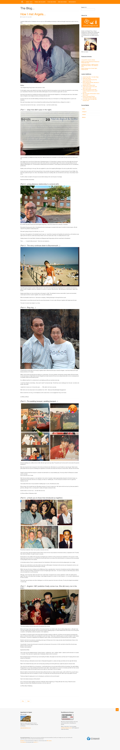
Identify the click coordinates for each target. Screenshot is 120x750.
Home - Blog (29, 2)
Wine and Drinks (62, 2)
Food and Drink (52, 2)
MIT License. (49, 740)
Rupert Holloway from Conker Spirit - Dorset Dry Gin (89, 69)
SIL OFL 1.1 (36, 742)
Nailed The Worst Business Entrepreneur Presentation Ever (90, 62)
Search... (83, 7)
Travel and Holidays (40, 2)
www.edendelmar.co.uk (25, 728)
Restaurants (72, 2)
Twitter (83, 108)
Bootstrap (22, 740)
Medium (84, 117)
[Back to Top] (117, 709)
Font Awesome (23, 742)
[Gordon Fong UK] (22, 1)
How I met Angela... (33, 14)
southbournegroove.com (66, 728)
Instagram (84, 111)
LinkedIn (84, 114)
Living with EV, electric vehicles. (88, 60)
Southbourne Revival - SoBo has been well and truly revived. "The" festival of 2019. (89, 65)
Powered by (93, 738)
